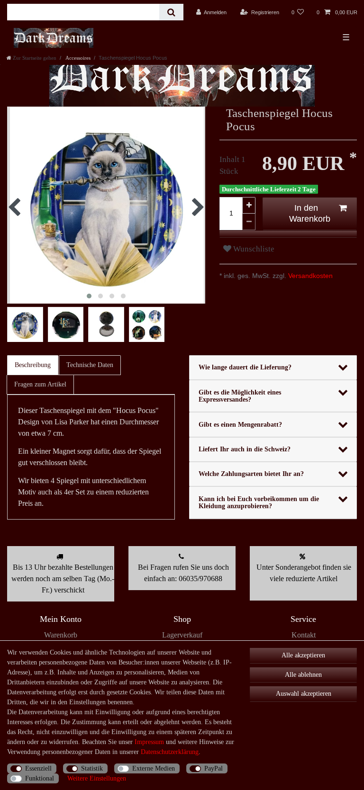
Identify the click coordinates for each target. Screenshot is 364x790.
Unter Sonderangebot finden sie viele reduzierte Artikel (303, 573)
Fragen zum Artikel (40, 384)
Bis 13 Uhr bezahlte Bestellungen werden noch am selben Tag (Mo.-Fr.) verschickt (62, 578)
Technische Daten (89, 364)
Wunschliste (252, 248)
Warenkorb (60, 635)
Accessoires (77, 58)
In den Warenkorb (309, 213)
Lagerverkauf (182, 635)
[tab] (33, 365)
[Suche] (171, 12)
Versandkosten (309, 275)
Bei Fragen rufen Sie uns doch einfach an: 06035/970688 (183, 573)
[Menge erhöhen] (248, 205)
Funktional (39, 778)
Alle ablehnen (303, 674)
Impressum (149, 741)
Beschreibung (33, 364)
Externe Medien (153, 768)
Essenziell (38, 768)
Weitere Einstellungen (96, 778)
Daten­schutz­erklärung (170, 751)
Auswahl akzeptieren (303, 693)
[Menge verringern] (248, 222)
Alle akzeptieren (303, 655)
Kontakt (303, 635)
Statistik (92, 768)
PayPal (213, 768)
